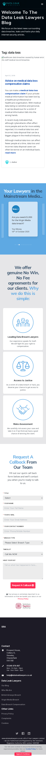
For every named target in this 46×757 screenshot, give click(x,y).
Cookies (5, 723)
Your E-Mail (9, 515)
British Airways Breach (11, 695)
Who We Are (6, 690)
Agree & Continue (23, 754)
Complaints (6, 718)
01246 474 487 (13, 666)
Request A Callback (22, 585)
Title (6, 493)
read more (10, 152)
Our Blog (5, 686)
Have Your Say (9, 560)
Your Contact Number (14, 526)
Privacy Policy (23, 599)
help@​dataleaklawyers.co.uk (19, 675)
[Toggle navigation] (42, 4)
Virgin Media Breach (10, 700)
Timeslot (7, 549)
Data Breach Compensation (13, 704)
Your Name (8, 503)
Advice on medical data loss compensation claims (21, 82)
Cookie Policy (31, 749)
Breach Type (9, 538)
